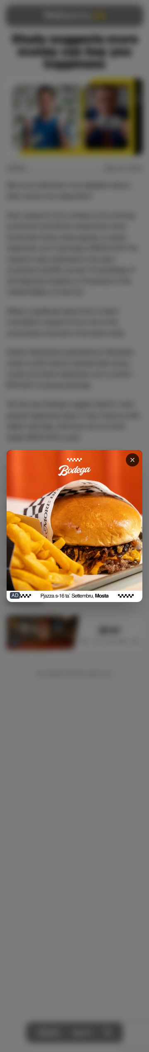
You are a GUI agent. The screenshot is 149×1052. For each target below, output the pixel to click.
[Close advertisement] (132, 459)
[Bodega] (74, 526)
